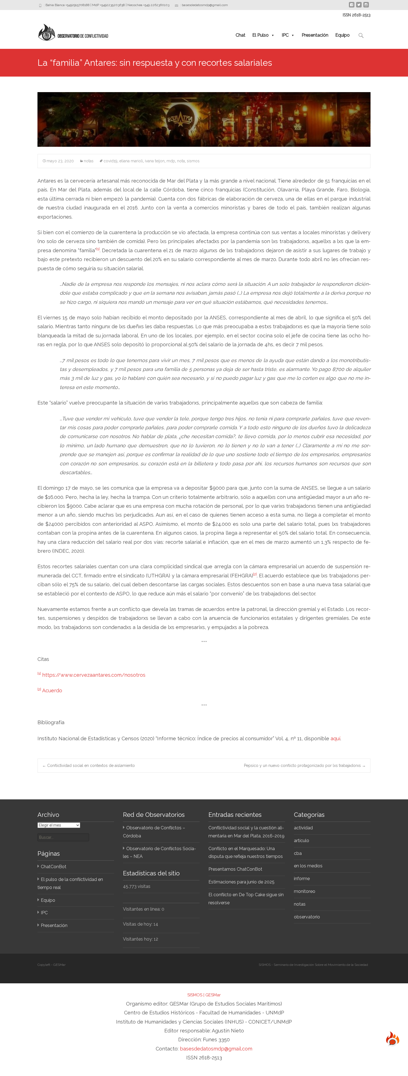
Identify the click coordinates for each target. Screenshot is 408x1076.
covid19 (110, 161)
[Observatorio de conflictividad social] (68, 31)
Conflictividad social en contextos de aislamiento (88, 765)
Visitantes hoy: (138, 939)
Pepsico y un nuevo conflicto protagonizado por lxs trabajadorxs (305, 765)
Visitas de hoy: (138, 924)
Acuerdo (52, 690)
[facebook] (351, 6)
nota (181, 161)
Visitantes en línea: (142, 909)
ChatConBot (53, 866)
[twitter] (359, 6)
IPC (285, 35)
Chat (240, 35)
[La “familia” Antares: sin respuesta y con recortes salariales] (204, 119)
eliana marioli (131, 161)
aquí (335, 738)
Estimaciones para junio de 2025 (241, 882)
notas (89, 161)
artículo (301, 840)
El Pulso (260, 35)
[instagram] (366, 6)
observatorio (307, 917)
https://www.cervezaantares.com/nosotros (93, 675)
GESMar (213, 994)
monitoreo (304, 891)
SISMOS (194, 994)
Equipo (342, 35)
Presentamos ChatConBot (235, 869)
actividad (303, 827)
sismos (193, 161)
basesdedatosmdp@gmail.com (216, 1049)
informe (302, 878)
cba (298, 853)
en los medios (308, 865)
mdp (171, 161)
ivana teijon (155, 161)
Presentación (315, 35)
